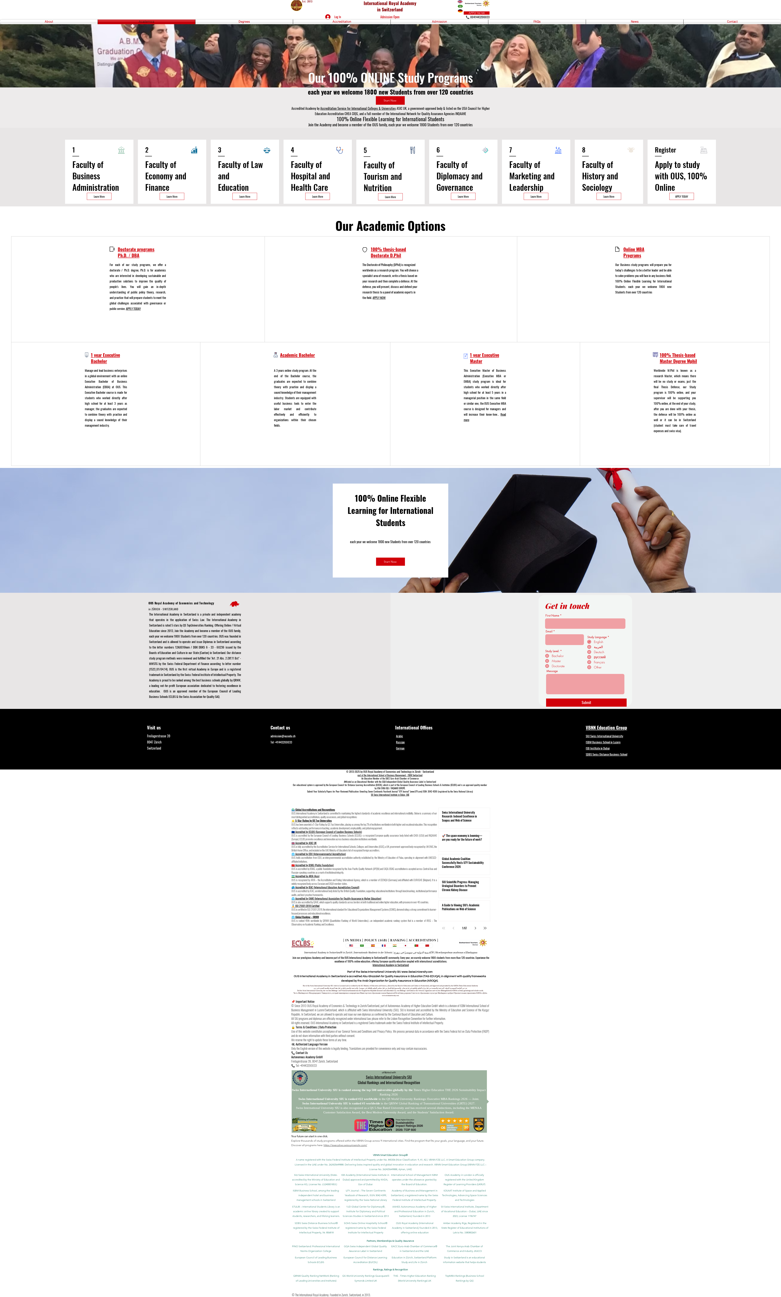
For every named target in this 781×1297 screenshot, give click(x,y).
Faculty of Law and (240, 170)
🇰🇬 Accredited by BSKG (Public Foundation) (312, 865)
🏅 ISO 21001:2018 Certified (305, 906)
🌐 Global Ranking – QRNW (305, 917)
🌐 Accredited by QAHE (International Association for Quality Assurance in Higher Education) (336, 898)
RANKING (398, 940)
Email (549, 631)
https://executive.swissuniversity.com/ (345, 1145)
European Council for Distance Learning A (347, 785)
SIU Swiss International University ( (312, 1174)
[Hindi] (394, 945)
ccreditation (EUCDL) (373, 785)
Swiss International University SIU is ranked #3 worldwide (341, 1103)
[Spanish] (372, 945)
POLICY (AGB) (375, 940)
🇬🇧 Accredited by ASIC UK (303, 843)
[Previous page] (453, 928)
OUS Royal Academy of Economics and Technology (181, 603)
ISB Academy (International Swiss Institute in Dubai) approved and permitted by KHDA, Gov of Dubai (365, 1179)
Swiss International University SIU (389, 1077)
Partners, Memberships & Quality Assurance (390, 1240)
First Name (552, 615)
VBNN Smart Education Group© (390, 1154)
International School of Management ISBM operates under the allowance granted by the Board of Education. (414, 1179)
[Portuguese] (416, 945)
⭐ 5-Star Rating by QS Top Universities (311, 821)
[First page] (443, 928)
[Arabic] (362, 945)
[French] (383, 945)
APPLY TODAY (133, 308)
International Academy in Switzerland (391, 965)
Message (552, 671)
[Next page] (475, 928)
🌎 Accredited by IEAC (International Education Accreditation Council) (325, 887)
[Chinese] (427, 945)
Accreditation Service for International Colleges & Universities (358, 108)
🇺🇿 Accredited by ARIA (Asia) (305, 876)
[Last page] (485, 928)
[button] (49, 22)
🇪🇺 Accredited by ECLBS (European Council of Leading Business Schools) (326, 832)
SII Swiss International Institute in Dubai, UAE (390, 794)
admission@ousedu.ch (283, 736)
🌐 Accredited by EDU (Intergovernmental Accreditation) (318, 854)
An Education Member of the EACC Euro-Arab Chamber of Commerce (390, 778)
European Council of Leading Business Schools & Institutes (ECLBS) (428, 785)
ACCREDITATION (422, 940)
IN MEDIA (353, 940)
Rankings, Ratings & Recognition (390, 1269)
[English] (351, 945)
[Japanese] (405, 945)
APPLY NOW (379, 297)
